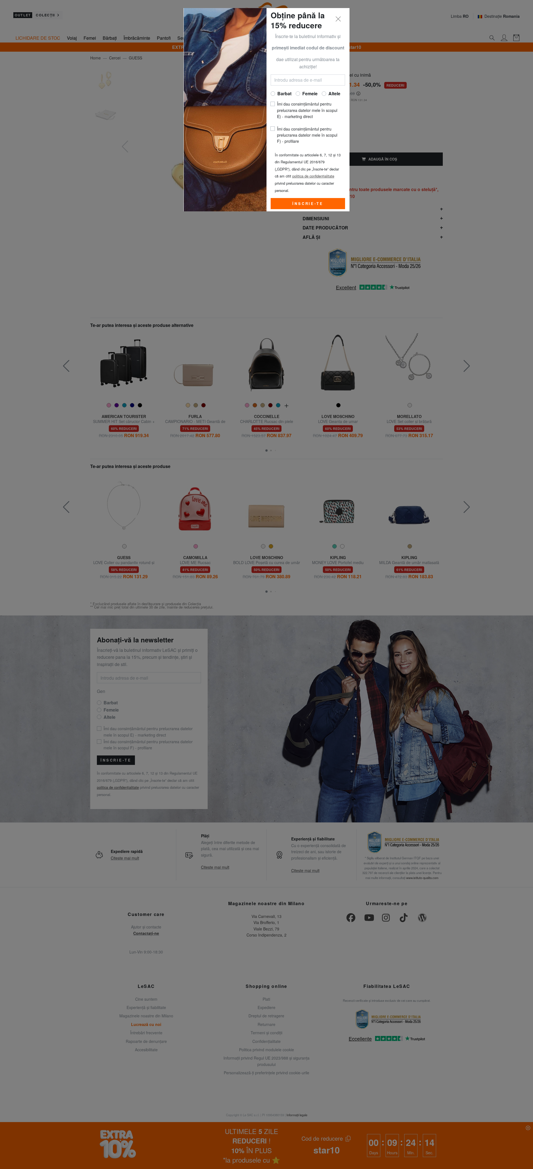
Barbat (284, 93)
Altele (334, 93)
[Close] (338, 19)
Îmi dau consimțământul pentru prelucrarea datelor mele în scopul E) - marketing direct (307, 110)
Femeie (310, 93)
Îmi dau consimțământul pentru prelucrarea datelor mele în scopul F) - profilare (307, 135)
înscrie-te (307, 203)
